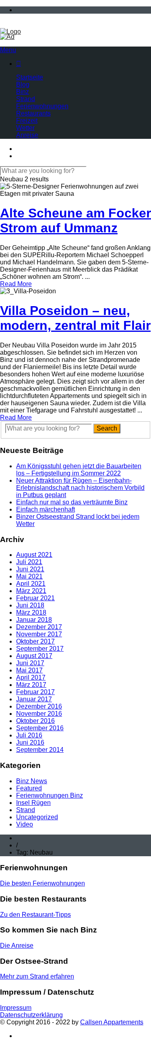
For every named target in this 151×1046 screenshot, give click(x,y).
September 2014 (40, 749)
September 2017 (40, 648)
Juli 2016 (29, 735)
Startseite (29, 77)
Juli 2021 (29, 562)
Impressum (15, 1007)
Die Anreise (16, 945)
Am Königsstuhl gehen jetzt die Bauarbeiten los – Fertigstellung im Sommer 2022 (78, 470)
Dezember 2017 (39, 627)
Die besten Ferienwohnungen (42, 883)
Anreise (27, 135)
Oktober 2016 (35, 720)
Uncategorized (37, 817)
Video (24, 824)
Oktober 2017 (35, 641)
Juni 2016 (30, 742)
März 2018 (31, 612)
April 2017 (31, 677)
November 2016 (39, 713)
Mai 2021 (29, 576)
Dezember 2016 (39, 706)
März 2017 (31, 684)
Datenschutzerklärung (31, 1014)
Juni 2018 (30, 605)
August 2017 (34, 655)
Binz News (31, 781)
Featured (29, 788)
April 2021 (31, 583)
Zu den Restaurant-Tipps (35, 914)
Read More (16, 283)
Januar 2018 (34, 619)
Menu (8, 50)
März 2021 (31, 590)
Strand (25, 98)
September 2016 (40, 728)
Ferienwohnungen (42, 106)
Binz (22, 91)
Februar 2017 (35, 692)
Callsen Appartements (111, 1022)
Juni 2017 (30, 663)
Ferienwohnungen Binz (49, 795)
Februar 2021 (35, 598)
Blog (22, 84)
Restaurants (33, 113)
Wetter (25, 127)
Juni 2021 (30, 569)
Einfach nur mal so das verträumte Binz (72, 502)
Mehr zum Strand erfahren (37, 976)
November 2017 (39, 634)
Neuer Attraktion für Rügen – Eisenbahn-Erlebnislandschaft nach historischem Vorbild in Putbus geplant (80, 487)
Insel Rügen (33, 802)
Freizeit (26, 120)
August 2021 (34, 554)
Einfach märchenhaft (45, 509)
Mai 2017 (29, 670)
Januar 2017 (34, 699)
